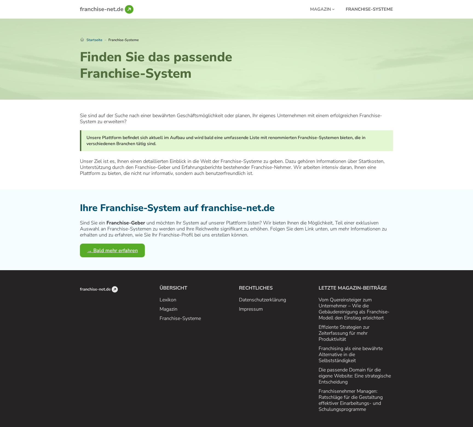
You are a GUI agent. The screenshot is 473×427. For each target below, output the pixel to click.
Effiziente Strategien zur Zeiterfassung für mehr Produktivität (344, 333)
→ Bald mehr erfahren (112, 250)
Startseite (94, 39)
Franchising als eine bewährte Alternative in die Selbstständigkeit (351, 354)
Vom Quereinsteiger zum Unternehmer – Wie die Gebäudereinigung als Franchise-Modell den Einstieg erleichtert (354, 308)
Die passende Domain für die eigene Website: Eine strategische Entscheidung (355, 376)
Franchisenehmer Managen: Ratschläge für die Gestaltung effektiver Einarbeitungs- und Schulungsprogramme (351, 400)
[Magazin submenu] (333, 8)
